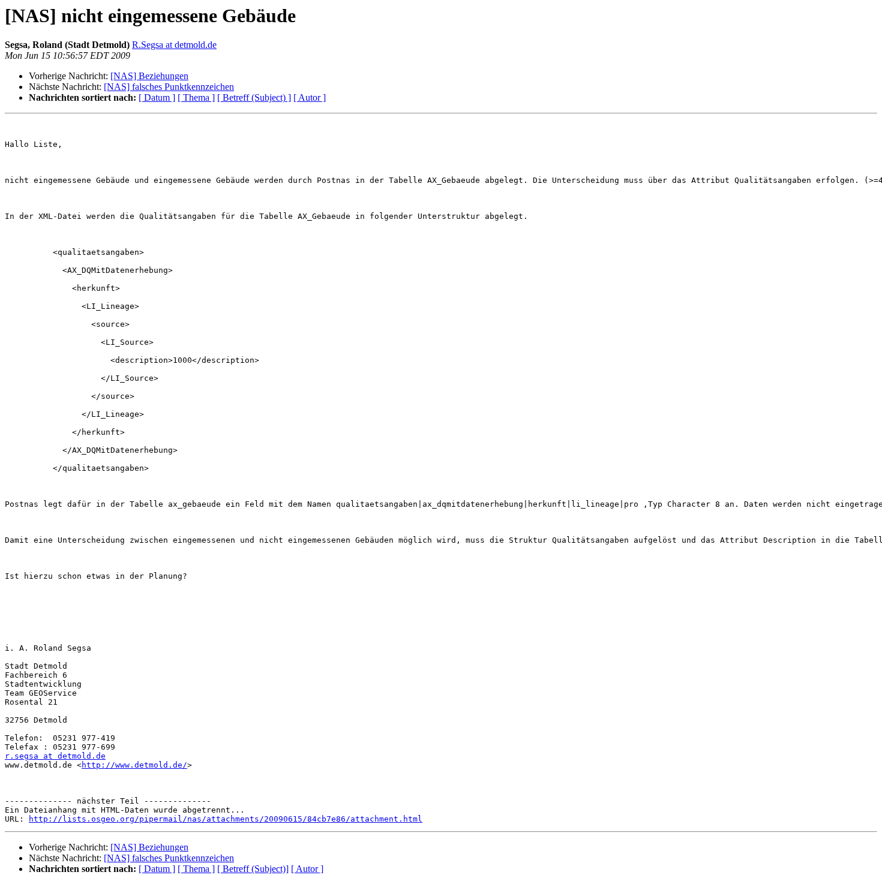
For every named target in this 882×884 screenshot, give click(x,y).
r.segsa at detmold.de (55, 755)
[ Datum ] (157, 97)
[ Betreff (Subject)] (253, 869)
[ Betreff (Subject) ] (254, 97)
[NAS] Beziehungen (149, 76)
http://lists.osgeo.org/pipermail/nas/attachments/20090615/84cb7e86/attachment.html (225, 818)
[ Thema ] (196, 97)
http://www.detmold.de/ (134, 764)
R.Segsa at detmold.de (174, 45)
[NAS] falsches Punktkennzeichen (169, 87)
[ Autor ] (309, 97)
